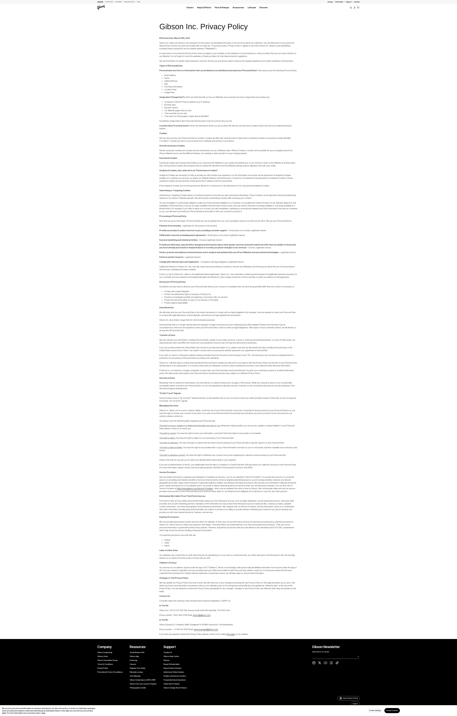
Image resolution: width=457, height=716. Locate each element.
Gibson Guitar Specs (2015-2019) (142, 680)
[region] (228, 710)
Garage (330, 2)
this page (231, 634)
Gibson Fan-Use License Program (143, 684)
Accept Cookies (392, 710)
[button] (358, 7)
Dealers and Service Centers (175, 676)
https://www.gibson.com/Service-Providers (195, 488)
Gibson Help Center (171, 656)
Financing (133, 660)
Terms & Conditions (105, 664)
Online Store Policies (172, 684)
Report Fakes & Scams (172, 668)
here (43, 713)
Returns (167, 660)
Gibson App (134, 656)
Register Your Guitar (137, 668)
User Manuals (135, 676)
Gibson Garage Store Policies (175, 688)
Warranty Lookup (136, 672)
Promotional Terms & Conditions (110, 672)
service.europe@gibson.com (206, 629)
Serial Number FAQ (137, 652)
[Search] (350, 7)
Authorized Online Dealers (174, 672)
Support (349, 2)
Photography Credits (138, 688)
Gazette (357, 2)
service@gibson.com (202, 615)
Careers (133, 664)
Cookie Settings (375, 710)
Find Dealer (339, 2)
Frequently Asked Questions (175, 680)
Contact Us (168, 652)
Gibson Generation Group (107, 660)
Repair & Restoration (172, 664)
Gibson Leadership (104, 652)
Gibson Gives (102, 656)
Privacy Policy (102, 668)
